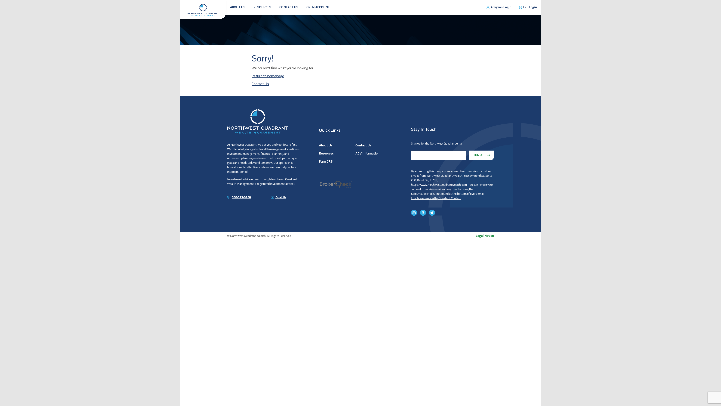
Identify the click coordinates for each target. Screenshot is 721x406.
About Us (237, 7)
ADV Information (367, 153)
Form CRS (326, 162)
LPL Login (530, 7)
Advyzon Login (500, 7)
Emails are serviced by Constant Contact (436, 198)
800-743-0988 (241, 197)
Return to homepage (268, 76)
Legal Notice (485, 236)
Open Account (318, 7)
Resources (262, 7)
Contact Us (288, 7)
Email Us (280, 197)
